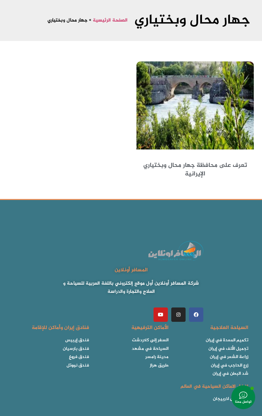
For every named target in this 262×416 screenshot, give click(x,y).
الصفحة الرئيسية (110, 20)
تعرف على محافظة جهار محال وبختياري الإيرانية (195, 169)
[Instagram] (178, 314)
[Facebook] (196, 314)
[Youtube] (161, 314)
